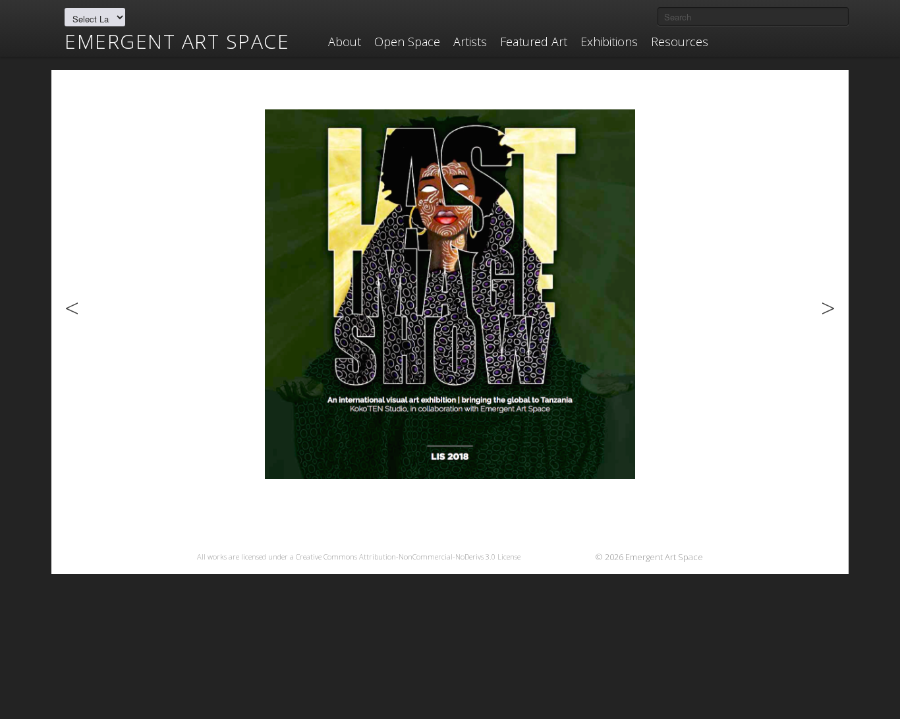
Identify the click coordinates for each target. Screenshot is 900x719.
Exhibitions (609, 41)
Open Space (407, 41)
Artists (470, 41)
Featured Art (533, 41)
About (344, 41)
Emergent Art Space (177, 41)
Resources (679, 41)
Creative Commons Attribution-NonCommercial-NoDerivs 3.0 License (408, 556)
